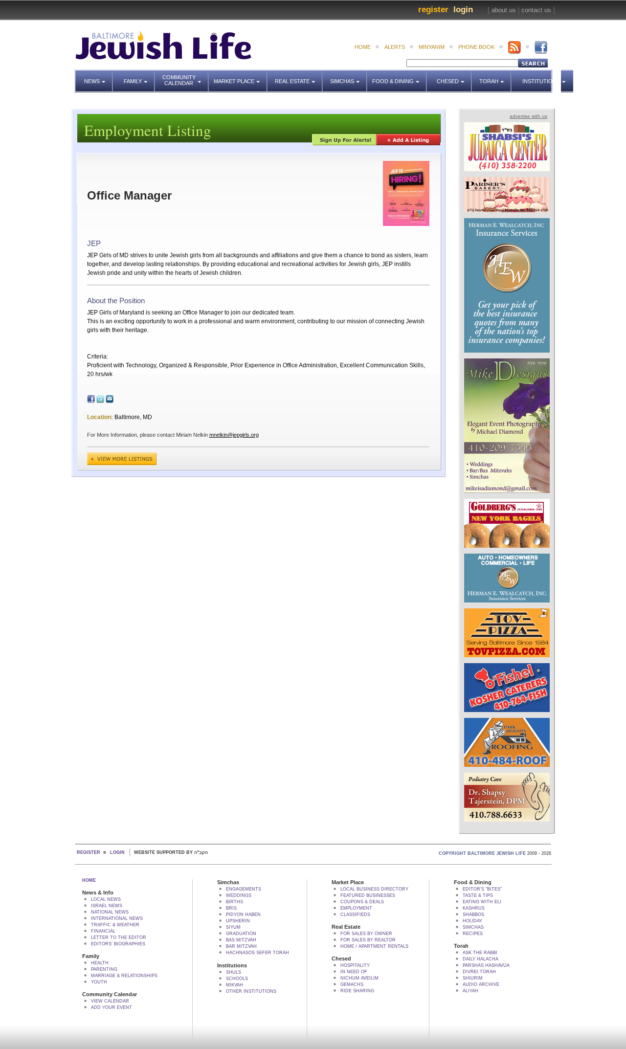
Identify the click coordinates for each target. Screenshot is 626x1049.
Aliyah (470, 990)
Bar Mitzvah (241, 946)
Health (100, 962)
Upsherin (238, 920)
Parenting (104, 969)
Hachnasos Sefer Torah (257, 952)
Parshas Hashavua (486, 965)
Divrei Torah (479, 971)
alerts (394, 47)
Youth (99, 982)
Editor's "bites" (482, 889)
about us (504, 10)
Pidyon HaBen (243, 914)
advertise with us (528, 116)
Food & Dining (396, 76)
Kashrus (474, 908)
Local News (106, 899)
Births (234, 901)
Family (139, 76)
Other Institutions (251, 991)
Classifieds (355, 914)
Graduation (241, 933)
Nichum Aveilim (359, 978)
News (98, 76)
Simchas (348, 76)
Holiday (472, 920)
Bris (231, 908)
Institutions (538, 76)
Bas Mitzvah (241, 939)
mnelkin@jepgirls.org (234, 435)
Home (89, 880)
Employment (356, 908)
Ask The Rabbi (480, 952)
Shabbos (473, 914)
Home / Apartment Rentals (374, 946)
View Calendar (110, 1001)
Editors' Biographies (118, 943)
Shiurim (473, 978)
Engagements (243, 889)
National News (110, 912)
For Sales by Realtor (368, 939)
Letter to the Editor (118, 937)
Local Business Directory (374, 889)
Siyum (233, 927)
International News (117, 918)
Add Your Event (111, 1007)
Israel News (106, 905)
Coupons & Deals (362, 901)
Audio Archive (481, 984)
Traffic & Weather (115, 924)
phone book (476, 47)
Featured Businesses (367, 895)
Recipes (473, 933)
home (363, 47)
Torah (495, 76)
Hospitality (355, 965)
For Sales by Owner (366, 933)
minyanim (432, 47)
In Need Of (353, 971)
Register (433, 9)
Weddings (238, 895)
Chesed (454, 76)
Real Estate (295, 76)
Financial (103, 931)
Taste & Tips (478, 895)
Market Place (241, 76)
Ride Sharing (357, 990)
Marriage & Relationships (124, 975)
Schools (237, 978)
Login (463, 9)
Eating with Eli (482, 901)
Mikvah (234, 984)
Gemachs (351, 984)
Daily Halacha (480, 959)
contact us (536, 10)
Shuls (233, 972)
